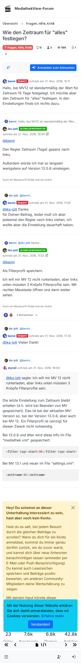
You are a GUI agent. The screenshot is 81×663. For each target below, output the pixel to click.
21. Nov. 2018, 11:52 (31, 255)
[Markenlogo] (7, 8)
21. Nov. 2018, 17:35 (58, 336)
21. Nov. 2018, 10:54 (31, 134)
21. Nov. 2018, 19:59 (46, 368)
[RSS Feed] (6, 54)
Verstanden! (40, 624)
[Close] (73, 508)
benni (12, 81)
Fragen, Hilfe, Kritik (19, 47)
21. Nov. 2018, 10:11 (57, 81)
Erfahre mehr (52, 616)
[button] (6, 657)
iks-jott (13, 128)
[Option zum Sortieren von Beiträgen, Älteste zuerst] (8, 67)
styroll (12, 368)
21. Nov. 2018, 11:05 (58, 202)
